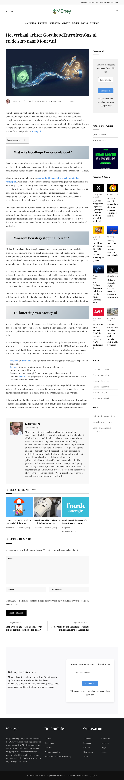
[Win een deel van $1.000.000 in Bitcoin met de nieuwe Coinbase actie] (98, 269)
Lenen (75, 23)
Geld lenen (88, 752)
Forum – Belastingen (102, 369)
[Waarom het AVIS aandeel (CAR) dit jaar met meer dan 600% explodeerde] (98, 312)
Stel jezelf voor (99, 140)
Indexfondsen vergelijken (104, 416)
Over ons (48, 747)
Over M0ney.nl (99, 134)
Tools (84, 23)
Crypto (66, 23)
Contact (48, 738)
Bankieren (105, 738)
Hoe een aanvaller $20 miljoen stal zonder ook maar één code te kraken (112, 207)
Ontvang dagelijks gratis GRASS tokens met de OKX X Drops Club (112, 289)
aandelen (26, 360)
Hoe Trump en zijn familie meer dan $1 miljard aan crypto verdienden (70, 628)
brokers (23, 376)
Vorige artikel (14, 622)
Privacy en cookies (53, 752)
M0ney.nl (36, 131)
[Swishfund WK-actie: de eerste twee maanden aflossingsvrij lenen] (98, 230)
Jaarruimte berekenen (102, 422)
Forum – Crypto (100, 392)
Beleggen (55, 23)
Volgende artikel (79, 622)
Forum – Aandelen (101, 375)
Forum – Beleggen (101, 381)
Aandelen (30, 23)
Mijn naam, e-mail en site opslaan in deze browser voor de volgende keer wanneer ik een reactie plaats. (47, 602)
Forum (84, 2)
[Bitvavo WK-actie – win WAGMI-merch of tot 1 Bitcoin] (112, 230)
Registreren (93, 2)
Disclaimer (49, 743)
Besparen (46, 101)
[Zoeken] (117, 11)
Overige (94, 23)
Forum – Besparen (101, 386)
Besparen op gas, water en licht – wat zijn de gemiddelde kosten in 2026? (24, 628)
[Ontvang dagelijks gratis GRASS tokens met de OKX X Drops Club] (112, 269)
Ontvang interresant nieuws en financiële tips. (106, 68)
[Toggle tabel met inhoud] (23, 140)
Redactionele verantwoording (58, 756)
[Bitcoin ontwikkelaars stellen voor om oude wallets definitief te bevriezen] (112, 312)
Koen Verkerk (32, 423)
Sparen (104, 752)
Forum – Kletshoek (101, 398)
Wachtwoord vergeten (109, 2)
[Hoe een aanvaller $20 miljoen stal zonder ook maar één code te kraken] (112, 188)
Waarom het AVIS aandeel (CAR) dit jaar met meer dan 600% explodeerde (98, 336)
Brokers (42, 23)
